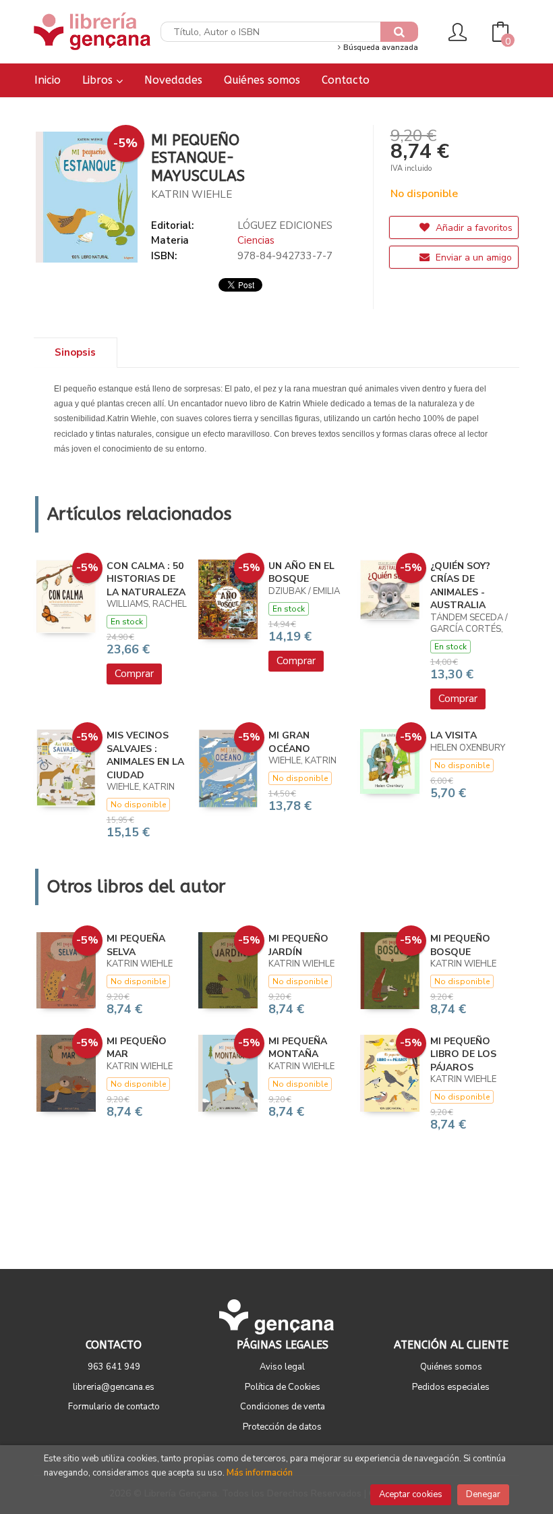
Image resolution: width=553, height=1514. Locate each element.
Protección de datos (282, 1427)
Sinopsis (75, 352)
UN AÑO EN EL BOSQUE (301, 573)
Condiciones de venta (282, 1407)
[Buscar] (399, 32)
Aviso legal (282, 1367)
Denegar (483, 1494)
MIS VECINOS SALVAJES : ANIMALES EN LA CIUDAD (145, 755)
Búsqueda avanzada (379, 48)
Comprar (134, 673)
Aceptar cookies (410, 1494)
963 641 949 (114, 1367)
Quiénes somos (451, 1367)
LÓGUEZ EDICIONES (284, 225)
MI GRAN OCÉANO (289, 742)
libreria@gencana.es (113, 1387)
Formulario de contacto (114, 1407)
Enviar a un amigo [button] (472, 257)
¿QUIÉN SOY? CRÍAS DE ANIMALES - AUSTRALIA (460, 586)
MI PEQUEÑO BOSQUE (460, 945)
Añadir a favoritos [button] (473, 227)
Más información (260, 1473)
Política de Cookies (282, 1387)
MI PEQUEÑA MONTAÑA (297, 1048)
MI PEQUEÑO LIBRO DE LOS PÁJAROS (463, 1054)
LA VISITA (453, 735)
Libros (99, 80)
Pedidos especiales (451, 1387)
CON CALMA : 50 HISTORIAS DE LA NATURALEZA (146, 579)
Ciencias (255, 240)
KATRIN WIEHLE (191, 194)
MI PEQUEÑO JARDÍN (298, 945)
